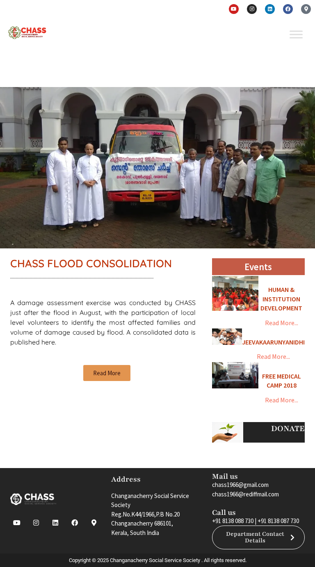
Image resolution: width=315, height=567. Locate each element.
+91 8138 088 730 (232, 521)
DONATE (288, 428)
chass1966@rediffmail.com (245, 494)
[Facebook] (288, 9)
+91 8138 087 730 (278, 521)
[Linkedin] (270, 9)
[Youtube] (234, 9)
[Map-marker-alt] (306, 9)
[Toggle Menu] (296, 34)
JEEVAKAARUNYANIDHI (273, 342)
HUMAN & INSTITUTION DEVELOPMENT (281, 298)
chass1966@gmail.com (240, 485)
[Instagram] (252, 9)
